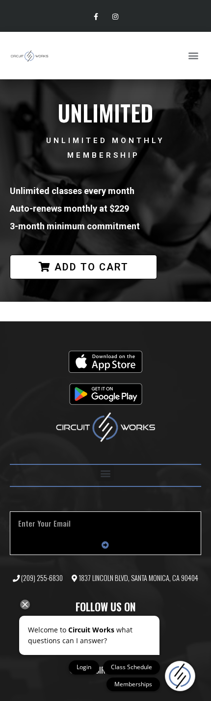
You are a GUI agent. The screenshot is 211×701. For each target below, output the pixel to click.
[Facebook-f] (96, 16)
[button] (193, 56)
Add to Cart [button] (91, 267)
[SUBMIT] (105, 545)
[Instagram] (115, 16)
